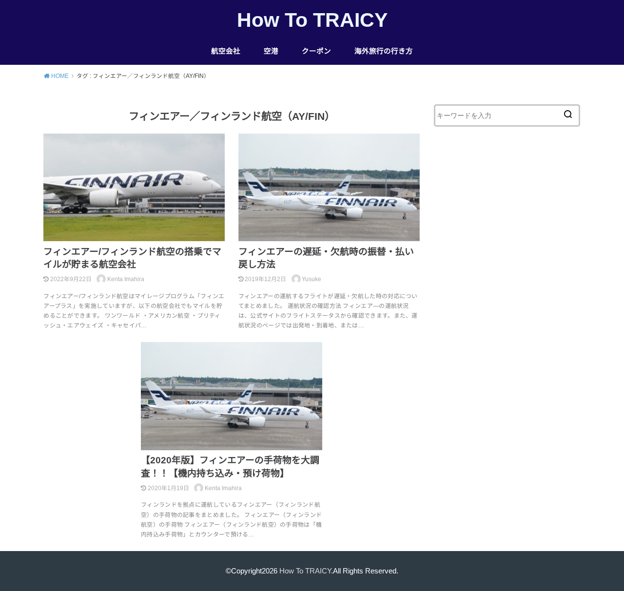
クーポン (316, 51)
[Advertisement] (507, 314)
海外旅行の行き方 (383, 51)
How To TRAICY (312, 20)
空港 (271, 51)
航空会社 (225, 51)
